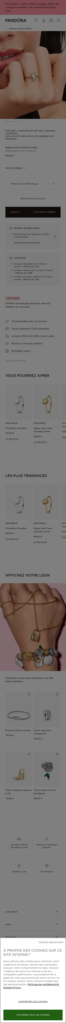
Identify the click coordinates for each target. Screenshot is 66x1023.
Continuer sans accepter (50, 942)
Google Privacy (12, 987)
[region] (33, 980)
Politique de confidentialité (43, 984)
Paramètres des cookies (32, 1001)
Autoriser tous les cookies (33, 1015)
